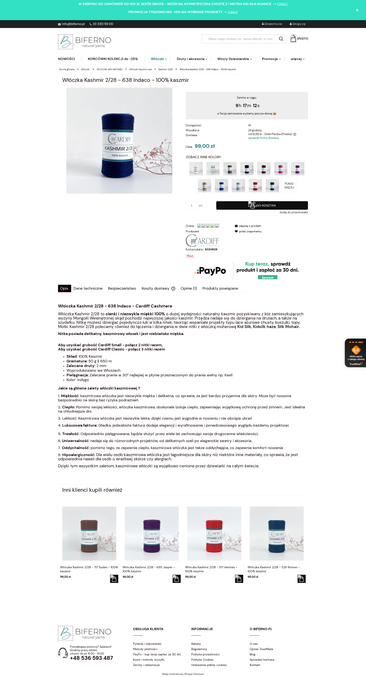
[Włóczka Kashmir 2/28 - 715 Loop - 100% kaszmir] (204, 185)
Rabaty (196, 644)
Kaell (229, 375)
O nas (254, 644)
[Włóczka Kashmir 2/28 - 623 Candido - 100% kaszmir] (196, 168)
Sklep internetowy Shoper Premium (183, 674)
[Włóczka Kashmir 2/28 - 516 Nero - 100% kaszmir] (247, 168)
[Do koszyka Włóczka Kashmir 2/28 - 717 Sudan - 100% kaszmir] (114, 579)
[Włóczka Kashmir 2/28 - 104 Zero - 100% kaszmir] (213, 168)
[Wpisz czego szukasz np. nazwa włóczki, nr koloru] (281, 38)
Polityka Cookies (202, 660)
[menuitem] (69, 58)
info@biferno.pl (73, 24)
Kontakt (255, 665)
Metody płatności (145, 649)
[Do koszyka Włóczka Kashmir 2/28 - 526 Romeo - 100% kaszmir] (301, 579)
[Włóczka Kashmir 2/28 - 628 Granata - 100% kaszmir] (263, 168)
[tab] (64, 288)
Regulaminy (199, 649)
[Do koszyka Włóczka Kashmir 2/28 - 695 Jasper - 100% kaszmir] (176, 579)
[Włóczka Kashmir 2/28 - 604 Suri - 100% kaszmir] (297, 168)
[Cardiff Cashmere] (202, 240)
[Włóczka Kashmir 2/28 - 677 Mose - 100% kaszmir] (238, 185)
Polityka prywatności (205, 654)
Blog (252, 654)
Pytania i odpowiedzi (147, 644)
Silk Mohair (288, 326)
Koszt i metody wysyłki (148, 660)
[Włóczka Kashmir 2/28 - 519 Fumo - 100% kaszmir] (230, 168)
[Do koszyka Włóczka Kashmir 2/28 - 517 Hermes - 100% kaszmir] (239, 579)
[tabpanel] (183, 392)
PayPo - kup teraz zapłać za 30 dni (157, 654)
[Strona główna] (84, 41)
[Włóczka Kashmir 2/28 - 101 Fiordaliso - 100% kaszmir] (221, 185)
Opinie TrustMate (261, 649)
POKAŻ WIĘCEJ (289, 185)
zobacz (282, 4)
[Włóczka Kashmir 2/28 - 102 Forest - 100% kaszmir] (272, 185)
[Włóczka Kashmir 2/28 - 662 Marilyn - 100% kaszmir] (280, 168)
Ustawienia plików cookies (209, 665)
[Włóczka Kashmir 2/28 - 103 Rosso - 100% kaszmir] (255, 185)
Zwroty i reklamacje (146, 665)
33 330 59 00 (103, 24)
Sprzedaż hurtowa (262, 660)
